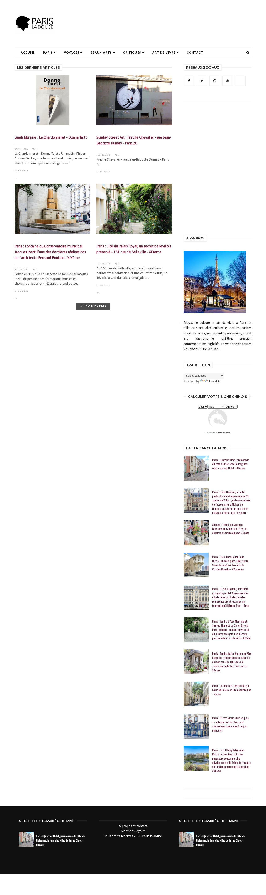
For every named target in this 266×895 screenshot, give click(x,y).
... (16, 177)
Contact (195, 52)
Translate (214, 381)
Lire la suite (21, 170)
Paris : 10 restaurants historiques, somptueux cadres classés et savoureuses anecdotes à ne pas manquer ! (230, 724)
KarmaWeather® (222, 433)
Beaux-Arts (101, 52)
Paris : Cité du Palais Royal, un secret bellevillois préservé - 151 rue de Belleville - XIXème (133, 249)
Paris (48, 52)
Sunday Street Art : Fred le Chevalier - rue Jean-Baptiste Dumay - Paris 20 (133, 140)
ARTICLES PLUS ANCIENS (93, 306)
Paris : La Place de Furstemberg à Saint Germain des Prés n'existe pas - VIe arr (231, 690)
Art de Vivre (164, 52)
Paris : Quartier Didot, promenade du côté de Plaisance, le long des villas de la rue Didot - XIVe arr (230, 464)
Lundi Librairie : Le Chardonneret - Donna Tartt (51, 138)
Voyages (72, 52)
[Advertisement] (175, 15)
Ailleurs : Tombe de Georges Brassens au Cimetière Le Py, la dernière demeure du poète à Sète (230, 528)
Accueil (28, 52)
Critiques (132, 52)
